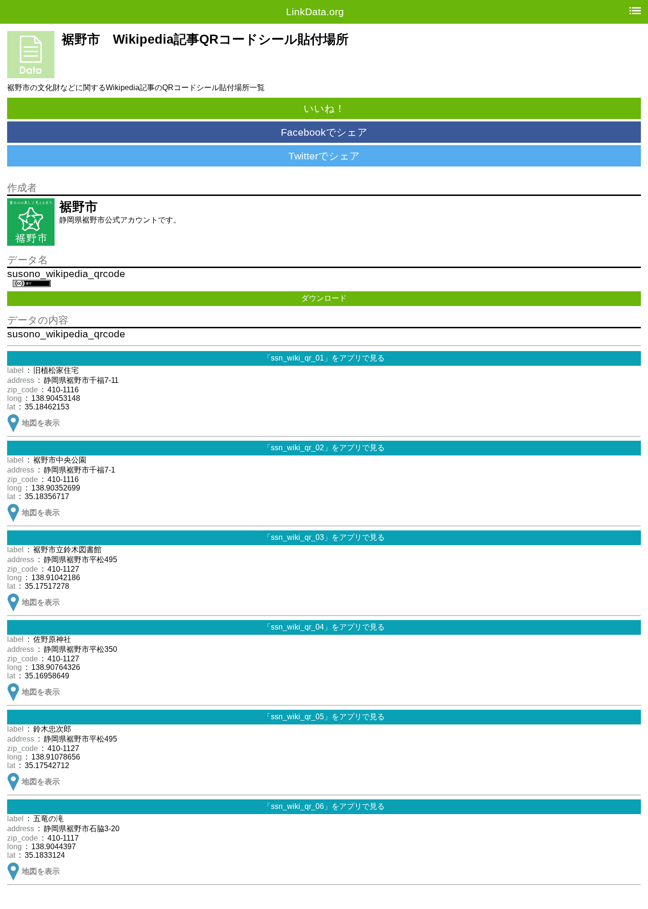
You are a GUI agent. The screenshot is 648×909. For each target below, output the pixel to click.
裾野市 (78, 207)
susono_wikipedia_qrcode (66, 273)
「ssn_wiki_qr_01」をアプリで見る (324, 358)
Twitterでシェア (324, 155)
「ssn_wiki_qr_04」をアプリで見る (324, 627)
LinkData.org (315, 12)
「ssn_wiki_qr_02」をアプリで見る (324, 448)
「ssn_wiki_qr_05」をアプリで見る (324, 717)
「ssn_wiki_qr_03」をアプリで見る (324, 537)
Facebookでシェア (324, 132)
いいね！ (324, 108)
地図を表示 (41, 423)
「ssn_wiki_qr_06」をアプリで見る (324, 806)
